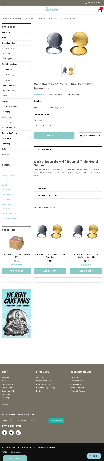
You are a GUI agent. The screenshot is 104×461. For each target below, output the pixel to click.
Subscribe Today (56, 420)
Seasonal (6, 32)
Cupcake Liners (8, 90)
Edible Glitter (7, 69)
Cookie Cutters (8, 128)
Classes (5, 154)
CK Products (6, 190)
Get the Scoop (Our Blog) (45, 388)
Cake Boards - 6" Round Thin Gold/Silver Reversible (57, 18)
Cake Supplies (15, 18)
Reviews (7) (44, 188)
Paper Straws (7, 122)
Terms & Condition (77, 388)
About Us (39, 377)
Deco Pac (5, 185)
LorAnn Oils (6, 204)
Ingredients (6, 53)
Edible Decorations (9, 64)
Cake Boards (29, 18)
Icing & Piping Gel (9, 85)
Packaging (6, 112)
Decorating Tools (9, 133)
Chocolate (6, 138)
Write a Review (73, 95)
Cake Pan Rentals (43, 384)
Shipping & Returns (48, 196)
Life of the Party (7, 194)
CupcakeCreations (9, 213)
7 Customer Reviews (54, 95)
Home (4, 18)
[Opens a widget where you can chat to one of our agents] (93, 456)
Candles (5, 96)
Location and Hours (43, 381)
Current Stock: (41, 114)
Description (44, 149)
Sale (4, 149)
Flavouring (6, 80)
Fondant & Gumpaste (10, 106)
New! (4, 38)
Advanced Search (77, 381)
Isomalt (5, 101)
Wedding (6, 143)
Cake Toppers (7, 59)
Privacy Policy (75, 384)
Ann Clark (5, 180)
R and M (5, 171)
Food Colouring (8, 75)
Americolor (6, 199)
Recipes (39, 391)
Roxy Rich (6, 209)
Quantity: (38, 120)
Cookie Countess (8, 175)
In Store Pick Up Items (10, 48)
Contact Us (74, 377)
